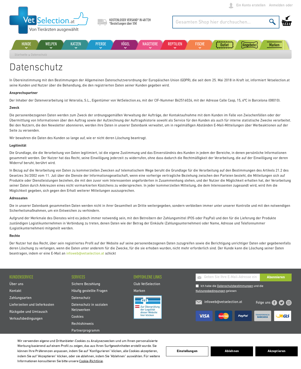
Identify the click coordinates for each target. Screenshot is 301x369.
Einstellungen (187, 351)
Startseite (21, 54)
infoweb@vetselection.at (85, 253)
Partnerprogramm (85, 330)
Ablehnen (232, 351)
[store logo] (48, 20)
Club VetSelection (147, 284)
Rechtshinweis (82, 324)
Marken (139, 291)
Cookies (77, 317)
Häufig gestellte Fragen (89, 291)
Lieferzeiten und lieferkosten (31, 305)
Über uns (16, 284)
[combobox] (225, 22)
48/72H (147, 20)
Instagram (289, 303)
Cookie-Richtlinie (91, 361)
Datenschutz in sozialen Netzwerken (89, 307)
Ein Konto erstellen (250, 5)
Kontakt (15, 291)
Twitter (281, 303)
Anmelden (277, 5)
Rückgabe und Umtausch (28, 312)
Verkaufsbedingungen (26, 319)
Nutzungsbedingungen (210, 291)
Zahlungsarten (20, 298)
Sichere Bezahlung (85, 284)
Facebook (274, 303)
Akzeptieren (277, 351)
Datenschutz (80, 298)
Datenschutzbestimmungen (235, 286)
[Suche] (272, 22)
